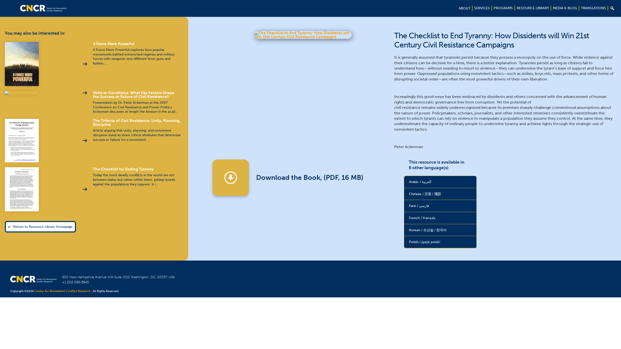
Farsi (419, 206)
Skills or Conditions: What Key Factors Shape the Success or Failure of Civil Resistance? (133, 94)
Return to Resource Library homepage (43, 226)
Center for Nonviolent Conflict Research (62, 291)
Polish (424, 242)
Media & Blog (565, 8)
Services (482, 8)
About (464, 8)
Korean (428, 230)
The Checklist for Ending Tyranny (123, 169)
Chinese (425, 194)
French (422, 218)
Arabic (420, 182)
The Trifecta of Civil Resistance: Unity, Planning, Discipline (136, 122)
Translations (593, 8)
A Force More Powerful (114, 43)
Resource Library (533, 8)
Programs (503, 8)
